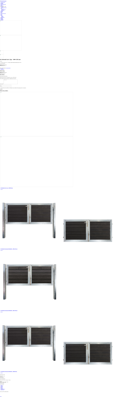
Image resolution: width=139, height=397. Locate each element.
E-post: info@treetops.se (2, 378)
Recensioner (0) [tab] (2, 69)
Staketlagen (2, 5)
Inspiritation (2, 3)
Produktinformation (3, 2)
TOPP (0, 396)
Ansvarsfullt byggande (3, 4)
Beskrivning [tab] (2, 68)
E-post (1, 86)
